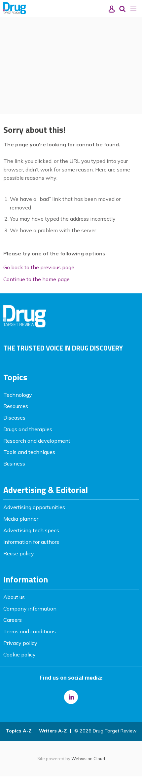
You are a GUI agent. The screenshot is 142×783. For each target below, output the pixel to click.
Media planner (20, 518)
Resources (15, 406)
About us (14, 597)
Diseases (14, 417)
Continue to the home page (36, 279)
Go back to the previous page (38, 267)
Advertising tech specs (31, 530)
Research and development (36, 440)
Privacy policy (20, 643)
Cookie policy (19, 654)
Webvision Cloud (88, 758)
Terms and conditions (29, 631)
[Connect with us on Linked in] (71, 697)
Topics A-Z (18, 731)
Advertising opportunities (34, 507)
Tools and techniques (29, 452)
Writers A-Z (53, 731)
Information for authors (31, 542)
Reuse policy (18, 553)
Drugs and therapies (27, 429)
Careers (12, 619)
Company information (29, 608)
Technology (17, 395)
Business (14, 463)
